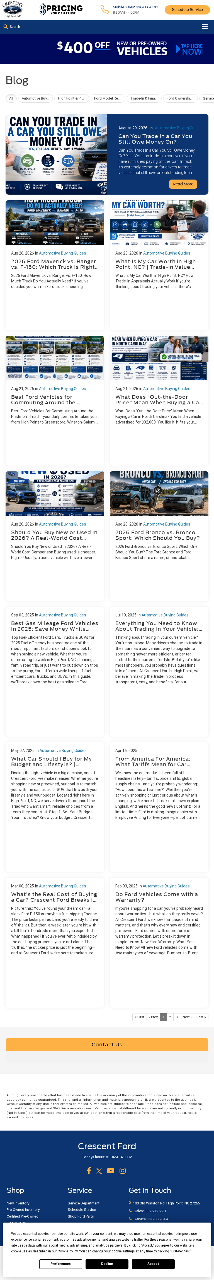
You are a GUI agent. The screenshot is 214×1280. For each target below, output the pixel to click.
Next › (187, 1017)
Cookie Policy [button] (67, 1251)
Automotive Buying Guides (175, 128)
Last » (201, 1017)
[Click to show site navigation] (205, 27)
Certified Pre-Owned (22, 1216)
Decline (107, 1264)
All (11, 98)
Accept (153, 1264)
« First (139, 1017)
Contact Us (107, 1044)
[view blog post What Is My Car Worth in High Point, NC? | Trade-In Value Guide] (159, 265)
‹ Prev (153, 1017)
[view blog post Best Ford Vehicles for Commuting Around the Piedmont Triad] (55, 401)
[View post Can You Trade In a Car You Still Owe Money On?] (107, 152)
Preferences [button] (180, 1251)
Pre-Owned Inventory (23, 1210)
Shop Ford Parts (81, 1216)
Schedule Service (187, 10)
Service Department (83, 1203)
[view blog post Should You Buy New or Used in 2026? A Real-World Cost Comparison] (55, 536)
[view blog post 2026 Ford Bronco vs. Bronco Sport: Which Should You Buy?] (159, 536)
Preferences (60, 1264)
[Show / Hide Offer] (103, 48)
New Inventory (18, 1203)
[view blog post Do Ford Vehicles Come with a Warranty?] (159, 943)
